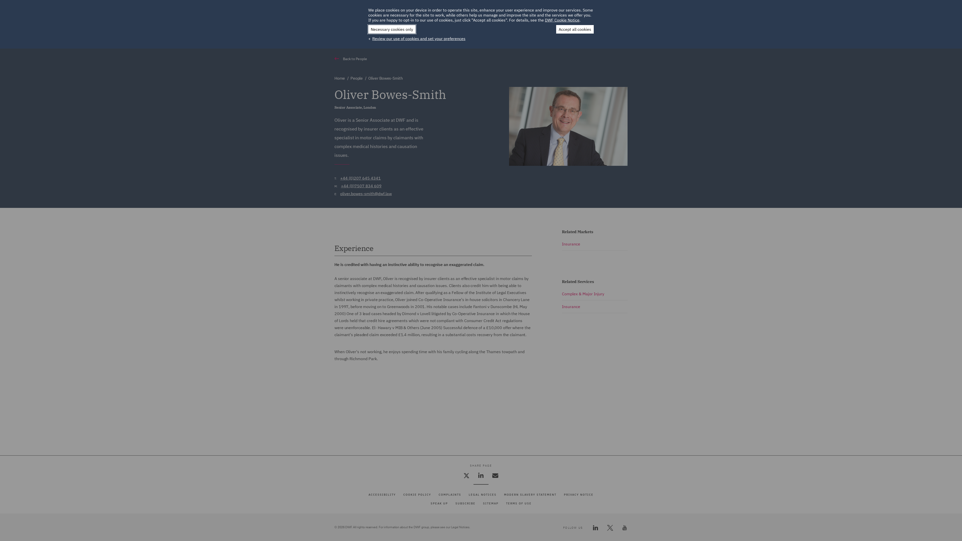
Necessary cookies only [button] (392, 29)
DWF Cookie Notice (562, 20)
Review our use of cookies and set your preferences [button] (418, 38)
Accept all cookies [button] (575, 29)
